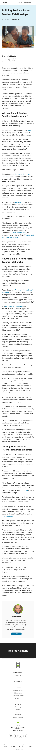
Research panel (18, 717)
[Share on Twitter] (9, 60)
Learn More (16, 634)
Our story (18, 707)
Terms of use (13, 745)
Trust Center (30, 745)
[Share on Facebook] (4, 60)
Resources (18, 681)
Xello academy (18, 693)
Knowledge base (18, 690)
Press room (18, 714)
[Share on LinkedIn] (14, 60)
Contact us (18, 698)
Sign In (20, 2)
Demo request (27, 2)
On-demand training (18, 695)
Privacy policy (5, 745)
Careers (18, 712)
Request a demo (18, 675)
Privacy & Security (21, 745)
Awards (18, 709)
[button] (33, 2)
